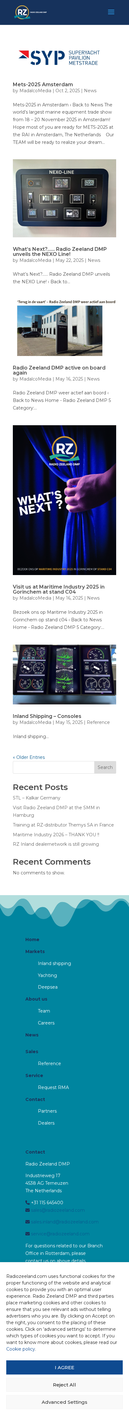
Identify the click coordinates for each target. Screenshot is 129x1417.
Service (34, 1075)
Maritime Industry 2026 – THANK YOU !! (56, 835)
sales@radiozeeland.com (57, 1210)
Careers (46, 1023)
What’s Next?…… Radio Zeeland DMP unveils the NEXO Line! (60, 251)
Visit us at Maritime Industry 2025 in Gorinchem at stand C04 (59, 589)
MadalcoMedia (35, 90)
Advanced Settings (64, 1402)
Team (44, 1011)
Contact (35, 1099)
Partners (47, 1111)
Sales (31, 1051)
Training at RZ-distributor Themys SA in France (63, 825)
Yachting (47, 975)
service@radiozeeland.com (60, 1234)
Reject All (64, 1385)
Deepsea (48, 987)
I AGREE (64, 1367)
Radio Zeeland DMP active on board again (59, 370)
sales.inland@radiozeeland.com (64, 1222)
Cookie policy (20, 1349)
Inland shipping (54, 963)
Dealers (46, 1123)
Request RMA (53, 1087)
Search (105, 767)
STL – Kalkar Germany (36, 798)
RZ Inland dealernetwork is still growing (56, 844)
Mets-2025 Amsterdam (43, 85)
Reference (98, 722)
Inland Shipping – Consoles (47, 716)
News (90, 90)
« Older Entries (29, 757)
